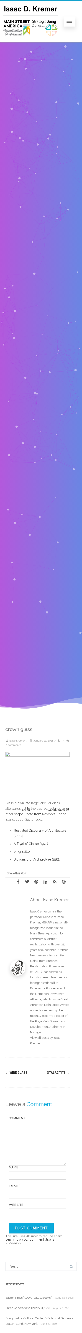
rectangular (57, 808)
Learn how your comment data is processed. (29, 1241)
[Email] (65, 881)
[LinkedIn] (46, 881)
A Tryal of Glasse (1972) (31, 844)
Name (13, 1167)
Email (14, 1186)
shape (18, 814)
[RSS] (56, 881)
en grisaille (22, 851)
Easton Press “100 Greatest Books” (28, 1297)
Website (16, 1204)
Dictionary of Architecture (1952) (37, 859)
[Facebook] (19, 881)
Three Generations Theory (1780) (27, 1308)
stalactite (58, 1073)
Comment (17, 1118)
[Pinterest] (37, 881)
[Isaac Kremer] (30, 41)
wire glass (16, 1073)
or (67, 808)
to (28, 808)
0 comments (13, 745)
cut (24, 808)
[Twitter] (28, 881)
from (37, 814)
